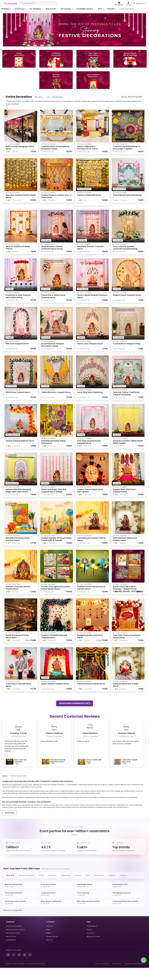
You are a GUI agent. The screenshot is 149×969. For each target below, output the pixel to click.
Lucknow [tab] (112, 875)
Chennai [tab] (123, 875)
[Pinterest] (19, 955)
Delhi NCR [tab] (10, 875)
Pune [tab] (88, 875)
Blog (48, 929)
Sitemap (49, 940)
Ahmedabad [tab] (99, 875)
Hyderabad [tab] (65, 875)
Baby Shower (11, 936)
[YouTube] (30, 955)
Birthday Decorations (14, 926)
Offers (48, 933)
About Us (49, 926)
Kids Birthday (11, 940)
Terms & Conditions (102, 964)
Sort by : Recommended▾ (132, 97)
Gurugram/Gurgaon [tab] (26, 875)
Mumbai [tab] (78, 875)
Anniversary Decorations (15, 929)
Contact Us (91, 933)
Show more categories (12, 910)
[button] (7, 9)
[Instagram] (8, 955)
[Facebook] (13, 955)
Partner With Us (52, 936)
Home (4, 776)
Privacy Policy (117, 964)
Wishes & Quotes (93, 936)
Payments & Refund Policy (133, 964)
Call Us (89, 929)
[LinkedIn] (24, 955)
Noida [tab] (41, 875)
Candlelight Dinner (13, 933)
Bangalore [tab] (52, 875)
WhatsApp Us (92, 926)
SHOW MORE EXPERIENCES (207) (74, 702)
